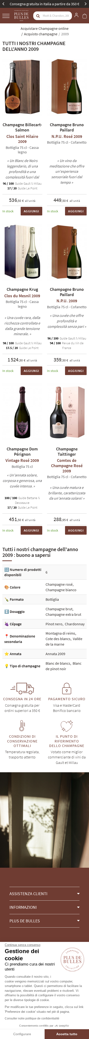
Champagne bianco (61, 589)
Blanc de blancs (58, 663)
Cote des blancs (58, 638)
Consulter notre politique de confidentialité (32, 1018)
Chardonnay (74, 623)
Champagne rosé (59, 584)
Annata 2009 (55, 653)
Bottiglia (52, 599)
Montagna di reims (60, 633)
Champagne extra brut (63, 614)
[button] (44, 893)
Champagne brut (59, 608)
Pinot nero (54, 623)
